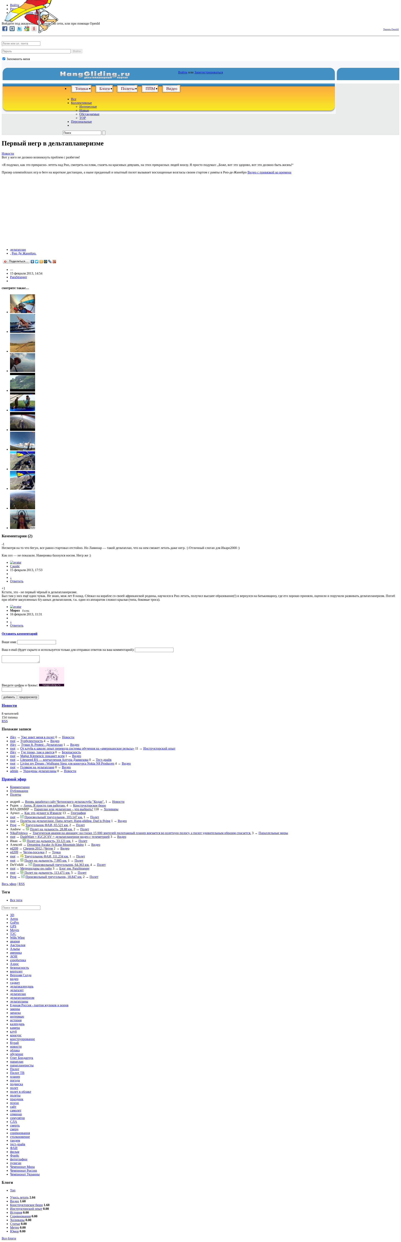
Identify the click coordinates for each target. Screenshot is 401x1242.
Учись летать (19, 1197)
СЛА (13, 1121)
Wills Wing (17, 937)
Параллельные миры (273, 833)
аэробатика (18, 960)
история (16, 1020)
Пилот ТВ (17, 1073)
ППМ (150, 88)
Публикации (19, 791)
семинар (16, 1114)
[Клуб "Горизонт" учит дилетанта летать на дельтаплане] (22, 410)
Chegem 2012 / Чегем (38, 848)
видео (14, 979)
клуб (13, 1031)
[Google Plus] (54, 261)
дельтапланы (19, 1001)
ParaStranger (18, 277)
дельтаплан (18, 249)
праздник (16, 1099)
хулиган (15, 1163)
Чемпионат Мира (22, 1167)
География (78, 813)
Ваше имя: (9, 642)
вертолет (16, 971)
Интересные (88, 106)
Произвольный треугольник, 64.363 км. (61, 864)
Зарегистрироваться (208, 72)
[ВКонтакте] (32, 261)
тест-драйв (17, 1144)
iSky (13, 737)
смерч (14, 1129)
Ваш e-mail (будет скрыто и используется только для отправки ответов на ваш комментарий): (68, 649)
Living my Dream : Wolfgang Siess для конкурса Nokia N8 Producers (67, 763)
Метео (14, 1227)
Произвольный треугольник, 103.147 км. (53, 817)
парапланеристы (22, 1065)
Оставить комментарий (19, 633)
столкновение (20, 1136)
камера (15, 1028)
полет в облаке (20, 1091)
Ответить (16, 581)
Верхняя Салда (20, 975)
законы (15, 1009)
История (16, 1212)
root (12, 741)
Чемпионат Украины (25, 1174)
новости (16, 1046)
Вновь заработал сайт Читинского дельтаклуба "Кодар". (65, 801)
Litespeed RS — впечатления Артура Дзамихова (54, 759)
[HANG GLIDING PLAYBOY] (22, 528)
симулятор (17, 1118)
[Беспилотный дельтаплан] (22, 351)
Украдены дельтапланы (39, 771)
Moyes (14, 930)
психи (14, 1103)
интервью (17, 1016)
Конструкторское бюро (89, 805)
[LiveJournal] (50, 261)
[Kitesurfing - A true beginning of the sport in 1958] (22, 331)
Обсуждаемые (89, 114)
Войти (77, 51)
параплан (16, 1061)
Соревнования (20, 1216)
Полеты (128, 88)
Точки (56, 852)
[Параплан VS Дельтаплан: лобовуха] (22, 449)
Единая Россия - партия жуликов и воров (39, 1005)
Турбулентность (31, 741)
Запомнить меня (18, 59)
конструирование (22, 1039)
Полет (94, 817)
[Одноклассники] (41, 261)
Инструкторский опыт (159, 748)
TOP (82, 118)
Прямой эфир (14, 779)
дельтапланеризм (22, 997)
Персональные (81, 121)
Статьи (15, 1224)
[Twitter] (37, 261)
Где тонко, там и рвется (37, 752)
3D (12, 915)
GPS (13, 926)
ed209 (14, 848)
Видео (171, 88)
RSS (5, 721)
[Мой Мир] (45, 261)
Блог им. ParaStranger (74, 868)
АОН (13, 956)
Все (73, 99)
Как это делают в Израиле (43, 813)
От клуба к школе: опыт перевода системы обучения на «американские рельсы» (77, 748)
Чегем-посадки (33, 852)
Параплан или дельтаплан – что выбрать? (63, 809)
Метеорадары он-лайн (36, 868)
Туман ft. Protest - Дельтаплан (42, 744)
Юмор (14, 1231)
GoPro (14, 922)
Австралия (17, 945)
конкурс (16, 1035)
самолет (15, 1110)
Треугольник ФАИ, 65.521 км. (47, 825)
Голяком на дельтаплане (37, 767)
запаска (15, 1012)
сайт (13, 1106)
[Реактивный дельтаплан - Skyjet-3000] (22, 390)
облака (15, 1050)
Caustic (15, 566)
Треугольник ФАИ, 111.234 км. (46, 856)
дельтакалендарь (21, 986)
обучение (16, 1054)
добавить (9, 697)
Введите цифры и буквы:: (20, 685)
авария (15, 941)
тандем (15, 1140)
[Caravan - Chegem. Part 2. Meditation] (22, 488)
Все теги (16, 900)
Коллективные (81, 103)
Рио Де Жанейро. (24, 253)
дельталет (17, 990)
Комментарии (20, 787)
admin (14, 771)
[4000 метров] (22, 371)
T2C (13, 934)
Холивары (111, 809)
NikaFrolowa (19, 833)
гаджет (15, 982)
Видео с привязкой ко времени (269, 172)
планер (15, 1076)
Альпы (15, 949)
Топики (81, 88)
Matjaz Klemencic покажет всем (42, 756)
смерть (15, 1125)
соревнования (20, 1133)
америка (16, 952)
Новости (8, 153)
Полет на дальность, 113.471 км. (47, 872)
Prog (13, 825)
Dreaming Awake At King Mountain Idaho (55, 844)
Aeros (14, 919)
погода (15, 1080)
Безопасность (71, 752)
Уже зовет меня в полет (38, 737)
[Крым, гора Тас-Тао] (22, 429)
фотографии (18, 1159)
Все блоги (9, 1238)
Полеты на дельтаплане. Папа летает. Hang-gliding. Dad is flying (65, 821)
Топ (12, 1190)
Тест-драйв (104, 759)
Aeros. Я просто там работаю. (45, 805)
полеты (15, 1095)
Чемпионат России (23, 1170)
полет (14, 1088)
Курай (14, 1043)
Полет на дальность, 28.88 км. (51, 829)
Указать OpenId (391, 29)
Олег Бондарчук (21, 1058)
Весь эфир (9, 884)
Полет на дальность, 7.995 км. (45, 860)
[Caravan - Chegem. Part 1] (22, 469)
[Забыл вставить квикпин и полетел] (22, 312)
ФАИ (14, 1148)
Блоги (104, 88)
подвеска (16, 1084)
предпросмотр (28, 697)
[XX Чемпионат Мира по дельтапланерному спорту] (22, 508)
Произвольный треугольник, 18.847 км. (53, 877)
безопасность (19, 967)
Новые (84, 110)
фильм (14, 1151)
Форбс (14, 1155)
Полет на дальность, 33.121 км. (49, 841)
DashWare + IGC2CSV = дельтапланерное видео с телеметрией (65, 837)
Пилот (14, 1069)
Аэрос (14, 964)
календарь (17, 1024)
